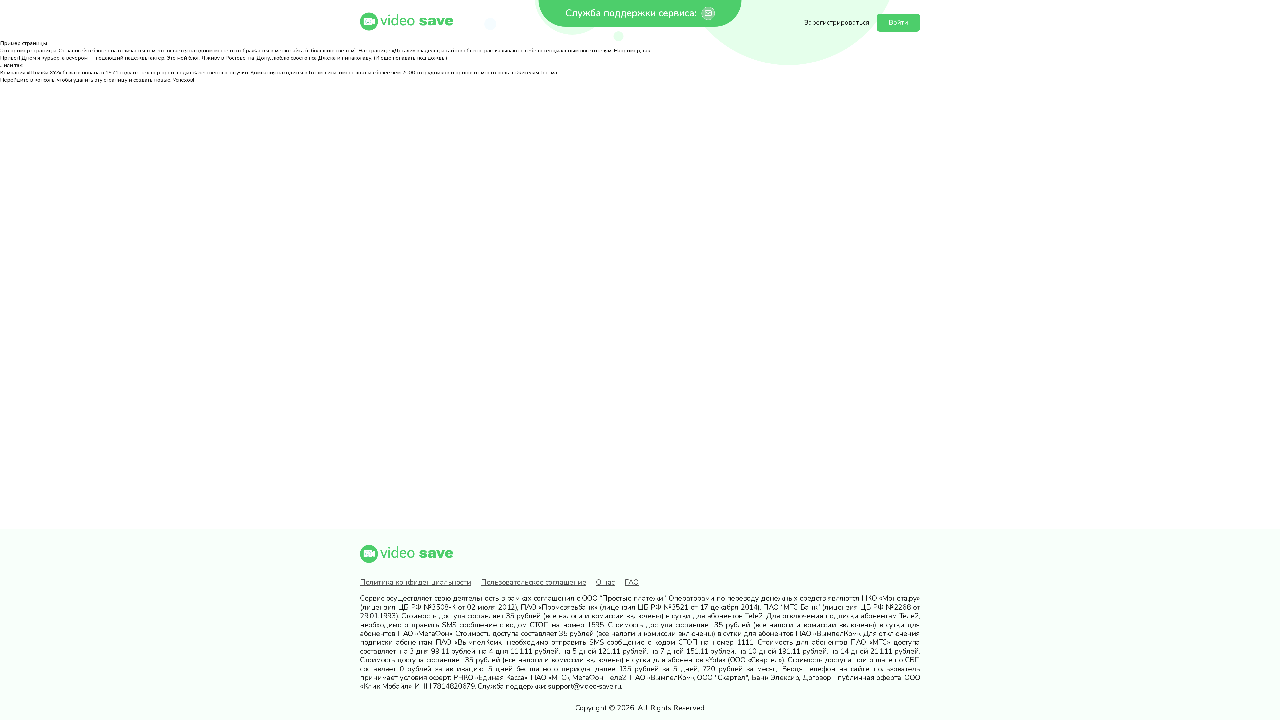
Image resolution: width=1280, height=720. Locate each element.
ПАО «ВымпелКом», (662, 678)
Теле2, (617, 678)
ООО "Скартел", (723, 678)
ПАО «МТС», (550, 678)
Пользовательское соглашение (533, 582)
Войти (898, 22)
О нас (605, 582)
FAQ (632, 582)
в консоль (42, 80)
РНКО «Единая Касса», (491, 678)
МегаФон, (588, 678)
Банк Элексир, (775, 678)
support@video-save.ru (584, 686)
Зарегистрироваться (836, 22)
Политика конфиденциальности (415, 582)
